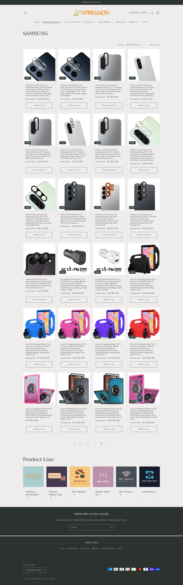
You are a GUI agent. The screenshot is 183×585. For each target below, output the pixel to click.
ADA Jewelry (126, 492)
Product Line (73, 549)
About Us (95, 549)
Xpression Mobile (35, 579)
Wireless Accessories (32, 493)
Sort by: (121, 45)
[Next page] (108, 443)
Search (119, 549)
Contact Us (85, 549)
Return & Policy (108, 549)
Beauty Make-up (103, 493)
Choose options (109, 105)
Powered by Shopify (48, 579)
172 (101, 444)
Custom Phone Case (55, 493)
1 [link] (74, 443)
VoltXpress (148, 491)
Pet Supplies (79, 492)
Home (63, 549)
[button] (26, 13)
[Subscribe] (111, 527)
